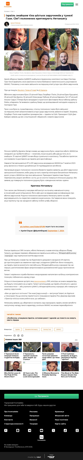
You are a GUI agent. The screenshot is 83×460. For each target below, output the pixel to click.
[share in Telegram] (22, 335)
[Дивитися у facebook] (5, 430)
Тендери (34, 424)
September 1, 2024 (56, 231)
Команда (8, 416)
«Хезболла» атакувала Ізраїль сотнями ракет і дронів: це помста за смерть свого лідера (41, 319)
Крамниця (59, 412)
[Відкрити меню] (77, 4)
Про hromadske (11, 412)
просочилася (39, 281)
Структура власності (13, 424)
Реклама (33, 412)
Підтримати (67, 4)
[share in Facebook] (14, 335)
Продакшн (34, 416)
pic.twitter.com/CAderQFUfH (32, 227)
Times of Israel (30, 90)
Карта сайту (60, 424)
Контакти (8, 420)
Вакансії (33, 420)
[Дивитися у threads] (77, 430)
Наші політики (61, 420)
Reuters (21, 90)
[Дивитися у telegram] (29, 430)
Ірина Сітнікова (15, 23)
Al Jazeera (43, 90)
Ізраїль (17, 329)
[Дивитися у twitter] (53, 430)
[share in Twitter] (18, 335)
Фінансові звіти (62, 416)
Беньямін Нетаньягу (31, 329)
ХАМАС (58, 329)
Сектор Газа (47, 329)
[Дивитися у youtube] (41, 430)
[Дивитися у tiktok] (65, 430)
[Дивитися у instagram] (17, 430)
